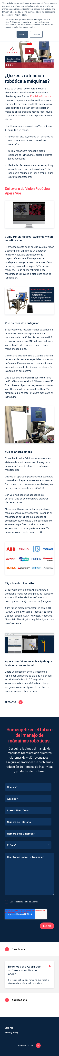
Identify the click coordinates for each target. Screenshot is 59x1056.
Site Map (9, 1027)
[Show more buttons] (51, 65)
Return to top (25, 1045)
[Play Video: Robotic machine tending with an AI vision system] (29, 51)
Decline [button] (36, 34)
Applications (19, 999)
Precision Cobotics (40, 96)
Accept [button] (22, 34)
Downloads (18, 948)
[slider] (29, 65)
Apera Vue (10, 702)
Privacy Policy (11, 1032)
